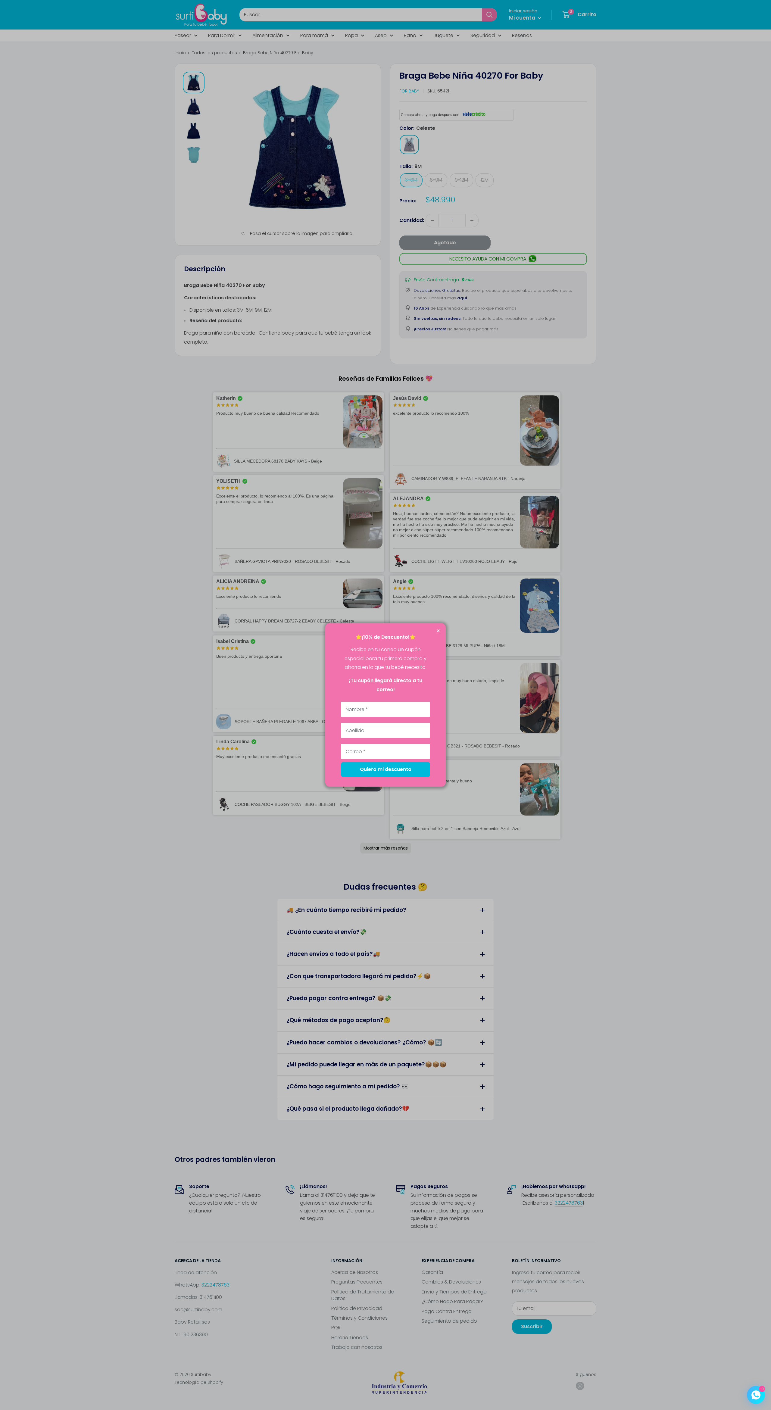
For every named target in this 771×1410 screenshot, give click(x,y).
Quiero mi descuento (385, 769)
